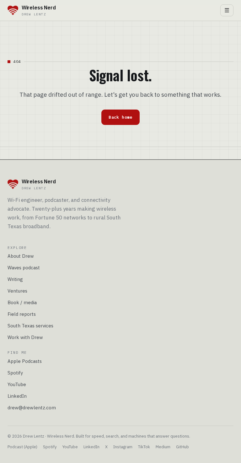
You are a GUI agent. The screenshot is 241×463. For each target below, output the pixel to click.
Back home (120, 117)
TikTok (144, 447)
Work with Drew (25, 337)
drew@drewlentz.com (32, 408)
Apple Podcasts (25, 361)
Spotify (15, 373)
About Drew (21, 256)
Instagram (122, 447)
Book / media (22, 302)
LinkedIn (17, 396)
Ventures (17, 291)
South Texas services (30, 326)
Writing (15, 279)
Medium (163, 447)
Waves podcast (24, 268)
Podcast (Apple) (22, 447)
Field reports (22, 314)
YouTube (17, 384)
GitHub (182, 447)
